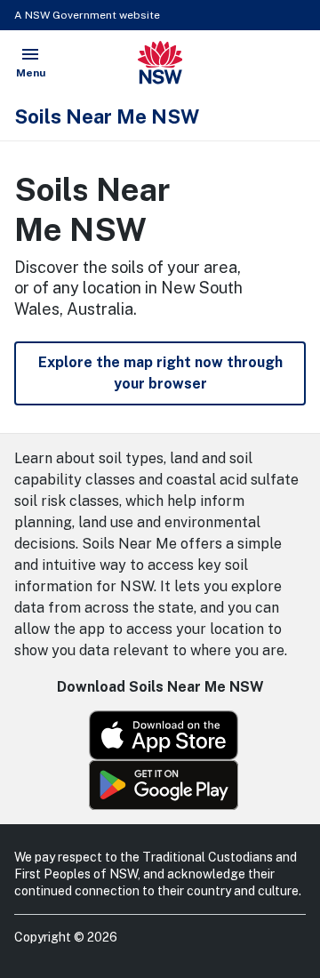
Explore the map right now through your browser (160, 373)
